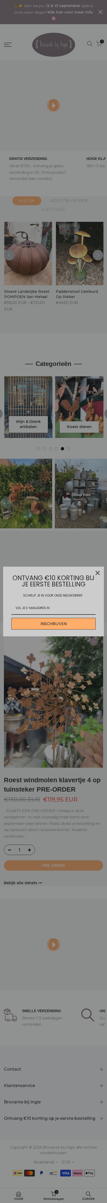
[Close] (97, 573)
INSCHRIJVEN (54, 624)
